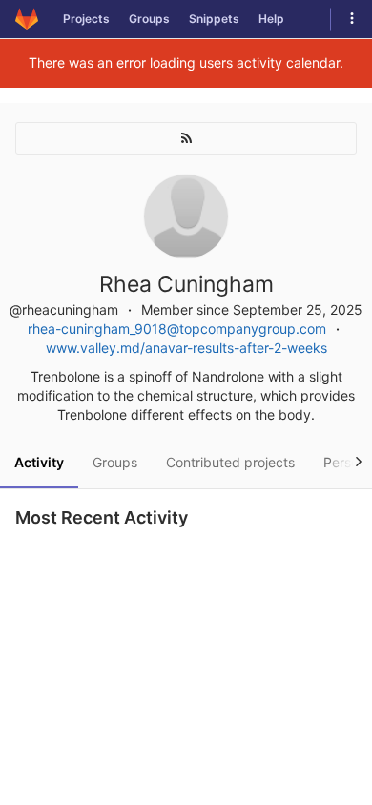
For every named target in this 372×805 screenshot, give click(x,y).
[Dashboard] (27, 19)
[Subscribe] (186, 138)
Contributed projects (230, 462)
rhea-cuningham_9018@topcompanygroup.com (177, 328)
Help (271, 18)
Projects (86, 18)
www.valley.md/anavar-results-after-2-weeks (186, 348)
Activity (39, 462)
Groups (149, 18)
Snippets (214, 18)
